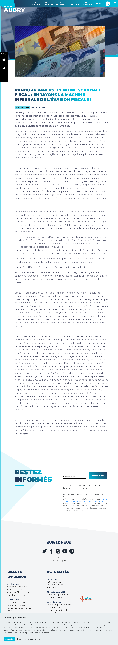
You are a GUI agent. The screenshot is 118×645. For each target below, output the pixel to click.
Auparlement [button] (61, 3)
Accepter (9, 639)
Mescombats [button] (86, 3)
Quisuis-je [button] (35, 3)
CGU (59, 558)
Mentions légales (59, 561)
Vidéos (99, 4)
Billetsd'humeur (48, 3)
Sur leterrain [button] (73, 3)
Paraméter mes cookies (28, 639)
